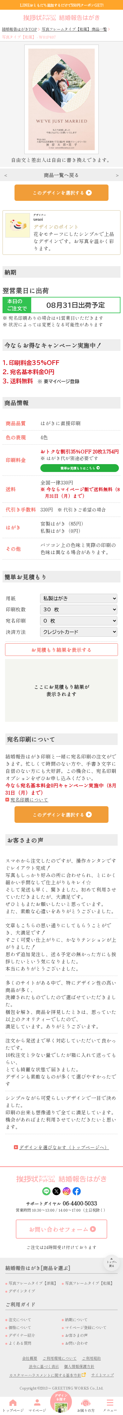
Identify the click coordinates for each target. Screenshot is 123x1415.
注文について (20, 1319)
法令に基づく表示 (44, 1366)
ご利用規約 (91, 1358)
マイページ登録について (86, 1327)
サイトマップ (102, 1374)
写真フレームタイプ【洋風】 (33, 1283)
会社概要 (29, 1358)
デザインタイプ (22, 1291)
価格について (20, 1327)
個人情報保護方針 (79, 1366)
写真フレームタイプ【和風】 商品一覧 (74, 29)
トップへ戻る (112, 1264)
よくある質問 (20, 1343)
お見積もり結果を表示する (61, 649)
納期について (76, 1319)
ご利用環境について (60, 1358)
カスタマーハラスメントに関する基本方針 (45, 1375)
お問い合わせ (76, 1343)
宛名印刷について (29, 799)
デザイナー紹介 (22, 1335)
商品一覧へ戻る (61, 174)
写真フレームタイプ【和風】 (89, 1283)
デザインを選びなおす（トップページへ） (64, 1147)
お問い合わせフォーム (59, 1229)
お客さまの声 (76, 1335)
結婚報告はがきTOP (19, 29)
